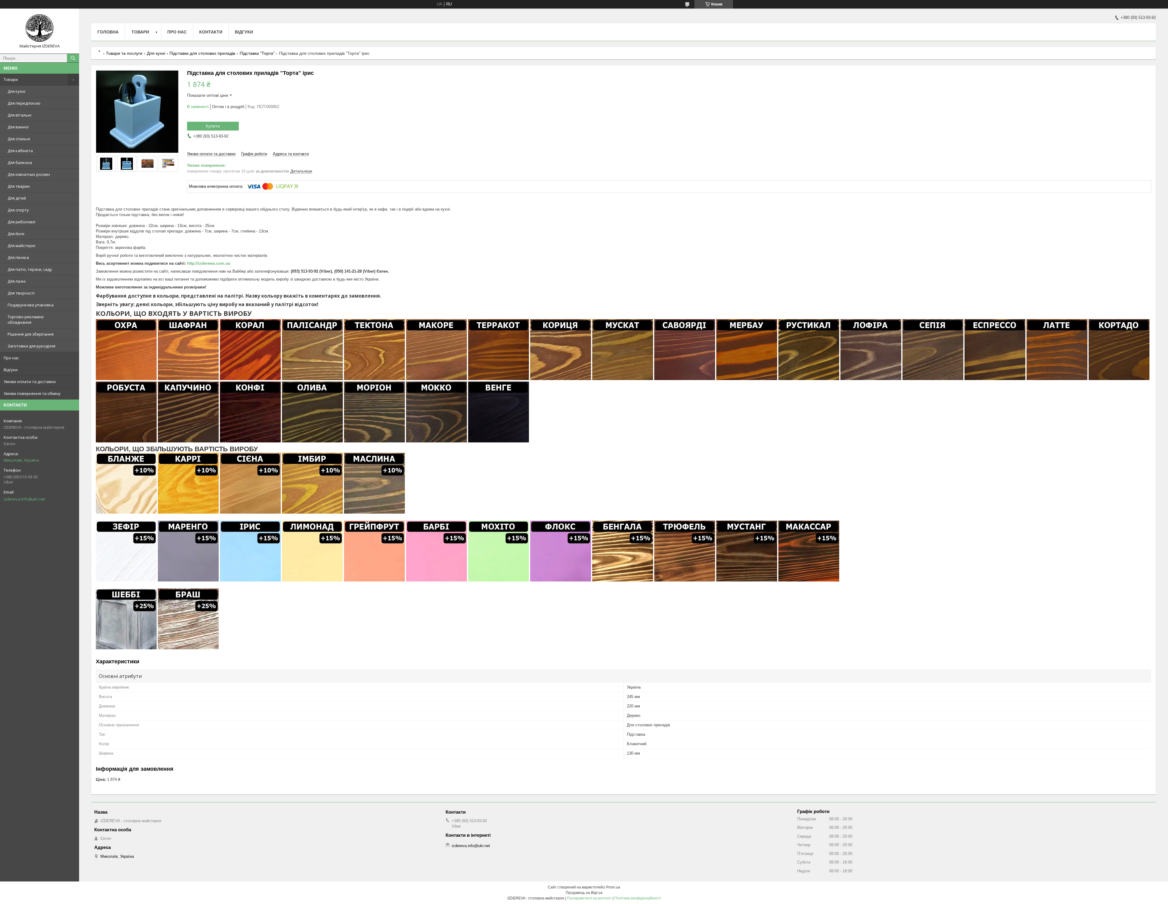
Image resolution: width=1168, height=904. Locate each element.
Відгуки (11, 369)
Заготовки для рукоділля (31, 346)
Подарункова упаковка (31, 305)
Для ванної (18, 127)
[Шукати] (73, 58)
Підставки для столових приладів (202, 53)
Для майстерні (21, 245)
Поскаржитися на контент (589, 898)
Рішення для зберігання (31, 334)
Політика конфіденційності (637, 898)
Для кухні (16, 91)
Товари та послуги (124, 53)
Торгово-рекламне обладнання (26, 319)
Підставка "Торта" (257, 53)
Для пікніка (18, 257)
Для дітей (17, 198)
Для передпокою (24, 103)
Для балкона (20, 162)
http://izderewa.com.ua (208, 263)
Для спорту (18, 210)
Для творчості (21, 293)
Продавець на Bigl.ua (584, 893)
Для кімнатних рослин (29, 174)
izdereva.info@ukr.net (24, 499)
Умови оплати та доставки (30, 381)
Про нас (11, 358)
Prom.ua (613, 887)
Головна (108, 32)
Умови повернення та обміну (32, 393)
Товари (11, 79)
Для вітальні (19, 115)
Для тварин (19, 186)
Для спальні (19, 138)
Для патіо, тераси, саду (30, 269)
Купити (213, 126)
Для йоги (16, 233)
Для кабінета (20, 150)
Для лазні (17, 281)
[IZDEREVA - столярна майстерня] (40, 28)
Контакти (210, 32)
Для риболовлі (21, 222)
